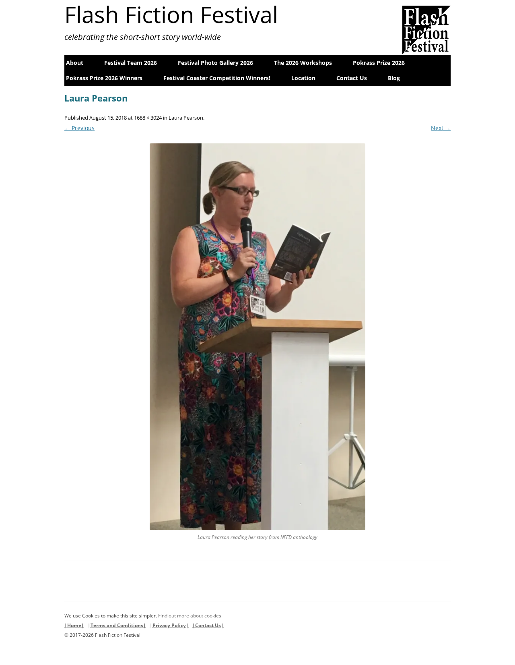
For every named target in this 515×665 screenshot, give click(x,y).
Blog (394, 78)
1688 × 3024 (148, 117)
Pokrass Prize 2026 (379, 62)
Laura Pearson (186, 117)
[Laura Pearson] (257, 336)
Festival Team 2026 (130, 62)
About (74, 62)
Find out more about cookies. (190, 615)
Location (303, 78)
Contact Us (351, 78)
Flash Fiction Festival (171, 14)
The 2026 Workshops (303, 62)
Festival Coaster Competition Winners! (216, 78)
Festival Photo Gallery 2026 (215, 62)
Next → (441, 128)
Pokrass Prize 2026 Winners (104, 78)
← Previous (79, 128)
